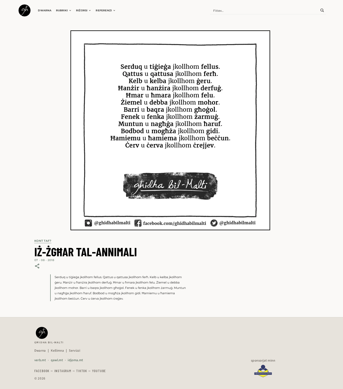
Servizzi (74, 350)
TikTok (81, 371)
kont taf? (42, 241)
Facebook (41, 371)
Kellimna (57, 350)
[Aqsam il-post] (37, 266)
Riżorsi (81, 10)
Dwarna (44, 10)
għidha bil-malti (49, 342)
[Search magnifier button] (322, 10)
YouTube (99, 371)
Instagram (62, 371)
